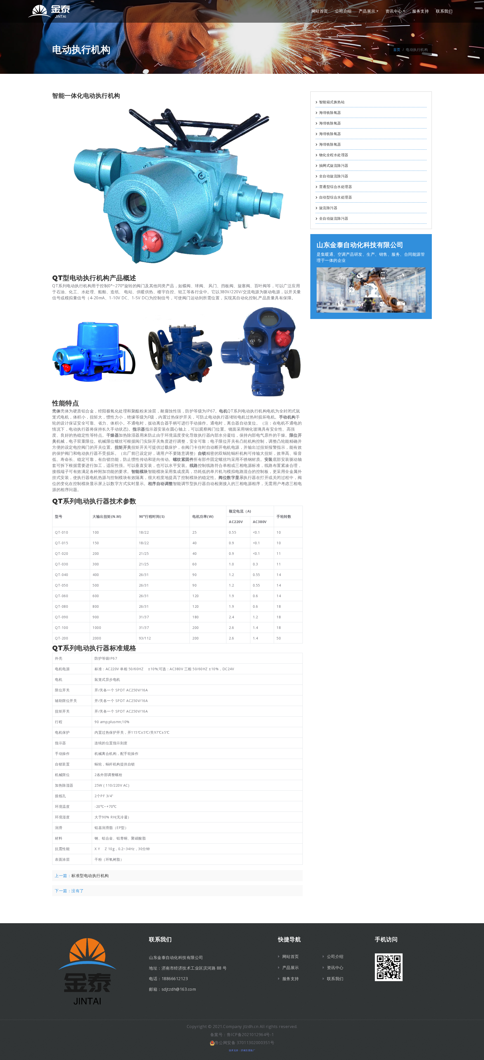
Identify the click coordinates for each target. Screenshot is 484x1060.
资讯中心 (393, 11)
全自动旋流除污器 (333, 176)
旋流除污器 (328, 207)
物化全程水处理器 (333, 154)
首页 (397, 49)
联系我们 (444, 11)
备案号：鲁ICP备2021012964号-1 (242, 1034)
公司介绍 (343, 11)
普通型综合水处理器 (335, 186)
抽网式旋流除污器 (333, 165)
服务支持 (420, 11)
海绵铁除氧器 (330, 112)
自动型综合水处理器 (335, 197)
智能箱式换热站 (332, 102)
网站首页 (319, 11)
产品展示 (367, 11)
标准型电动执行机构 (90, 875)
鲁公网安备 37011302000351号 (245, 1042)
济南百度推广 (248, 1050)
